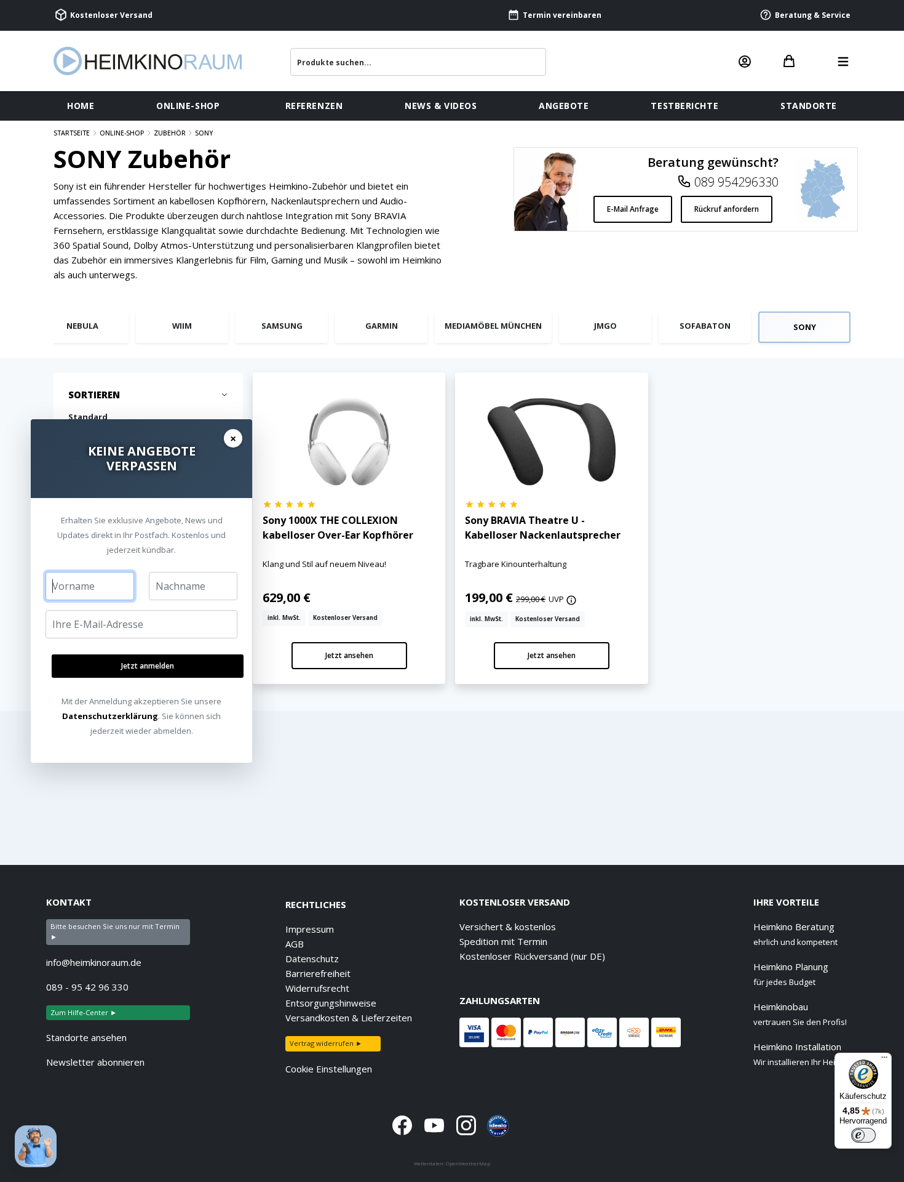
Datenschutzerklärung (110, 716)
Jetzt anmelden (147, 666)
